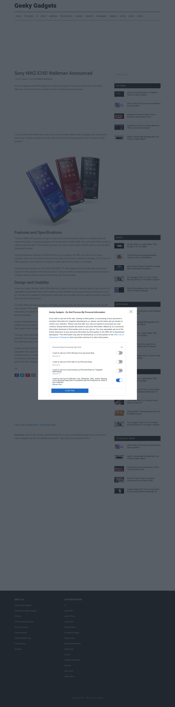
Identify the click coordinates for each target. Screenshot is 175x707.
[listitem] (87, 347)
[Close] (131, 312)
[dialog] (87, 353)
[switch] (119, 353)
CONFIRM (70, 391)
